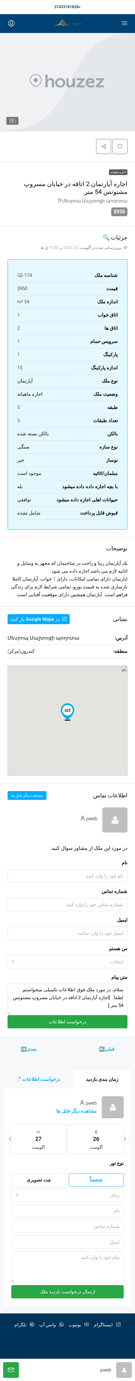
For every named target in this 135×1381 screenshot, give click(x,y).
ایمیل (122, 920)
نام (124, 863)
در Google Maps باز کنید (35, 619)
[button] (119, 146)
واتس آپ (48, 1324)
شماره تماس (114, 891)
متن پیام (119, 977)
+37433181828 (67, 7)
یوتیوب (75, 1324)
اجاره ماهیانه (118, 172)
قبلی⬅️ (106, 1049)
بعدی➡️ (28, 1049)
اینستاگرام (104, 1324)
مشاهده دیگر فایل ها (27, 795)
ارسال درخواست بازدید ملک (67, 1292)
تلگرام (20, 1324)
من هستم (118, 948)
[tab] (102, 1079)
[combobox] (67, 961)
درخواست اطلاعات (67, 1022)
